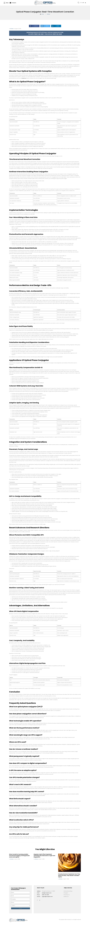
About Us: (67, 896)
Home (42, 14)
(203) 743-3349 (57, 34)
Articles (48, 14)
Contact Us (67, 894)
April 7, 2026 (41, 859)
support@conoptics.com (47, 896)
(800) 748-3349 (38, 34)
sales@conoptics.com (46, 893)
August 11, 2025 (18, 28)
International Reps (68, 891)
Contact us (23, 78)
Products (14, 2)
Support (66, 893)
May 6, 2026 (17, 859)
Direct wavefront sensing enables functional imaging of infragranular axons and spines (19, 855)
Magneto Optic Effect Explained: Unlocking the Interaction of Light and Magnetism (44, 855)
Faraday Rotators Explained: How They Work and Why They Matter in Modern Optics (69, 875)
